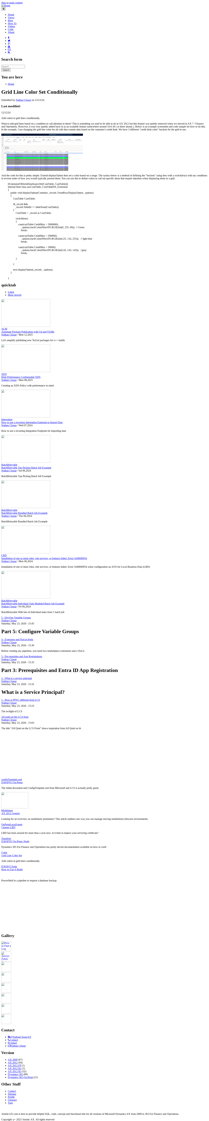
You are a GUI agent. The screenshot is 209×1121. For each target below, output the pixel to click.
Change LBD (8, 827)
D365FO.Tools (9, 866)
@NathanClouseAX (20, 1037)
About (11, 32)
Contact (14, 1040)
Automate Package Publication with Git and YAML (28, 331)
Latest (11, 292)
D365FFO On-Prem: (12, 782)
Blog (10, 20)
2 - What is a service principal (16, 678)
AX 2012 (13, 1062)
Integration (6, 419)
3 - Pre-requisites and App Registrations (21, 656)
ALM (4, 328)
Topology (6, 838)
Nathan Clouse (23, 100)
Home (11, 14)
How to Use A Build (12, 869)
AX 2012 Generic (10, 813)
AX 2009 (13, 1059)
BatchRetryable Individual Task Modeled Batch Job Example (32, 603)
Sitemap (12, 1094)
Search (6, 70)
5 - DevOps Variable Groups (16, 617)
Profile (11, 1097)
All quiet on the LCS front (14, 716)
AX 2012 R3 (14, 1071)
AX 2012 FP (14, 1065)
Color (4, 852)
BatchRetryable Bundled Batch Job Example (24, 513)
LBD (4, 555)
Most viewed (14, 295)
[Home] (5, 5)
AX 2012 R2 (14, 1068)
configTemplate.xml (11, 779)
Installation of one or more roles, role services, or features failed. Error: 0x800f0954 (44, 558)
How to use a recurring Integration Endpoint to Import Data (32, 422)
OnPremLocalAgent (11, 824)
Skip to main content (12, 2)
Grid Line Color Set (11, 855)
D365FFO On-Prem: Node (15, 841)
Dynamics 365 (15, 1074)
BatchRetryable (9, 464)
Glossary (12, 1100)
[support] (9, 1037)
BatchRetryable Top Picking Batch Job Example (26, 467)
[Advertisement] (104, 755)
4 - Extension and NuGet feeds (17, 639)
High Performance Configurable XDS (20, 377)
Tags (10, 1102)
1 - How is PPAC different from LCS (20, 700)
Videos (11, 26)
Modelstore (7, 810)
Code (10, 29)
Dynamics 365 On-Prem (20, 1077)
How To (12, 23)
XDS (4, 374)
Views (11, 17)
